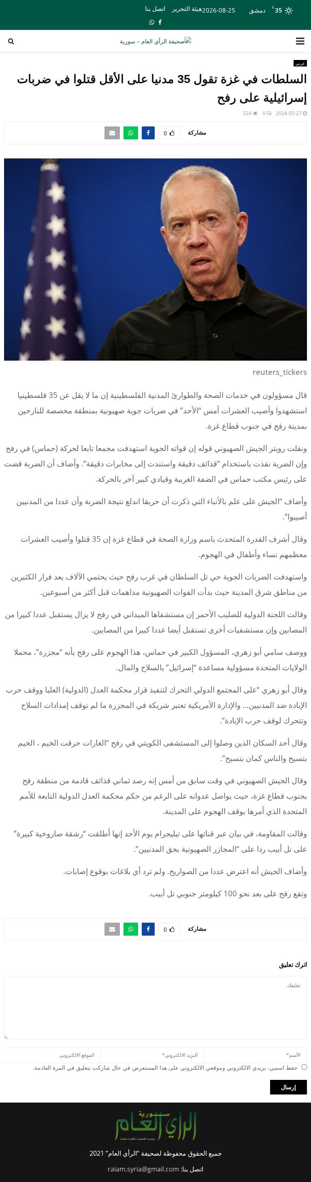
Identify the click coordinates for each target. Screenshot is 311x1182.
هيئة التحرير (187, 8)
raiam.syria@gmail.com (143, 1169)
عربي (300, 63)
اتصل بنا (155, 8)
